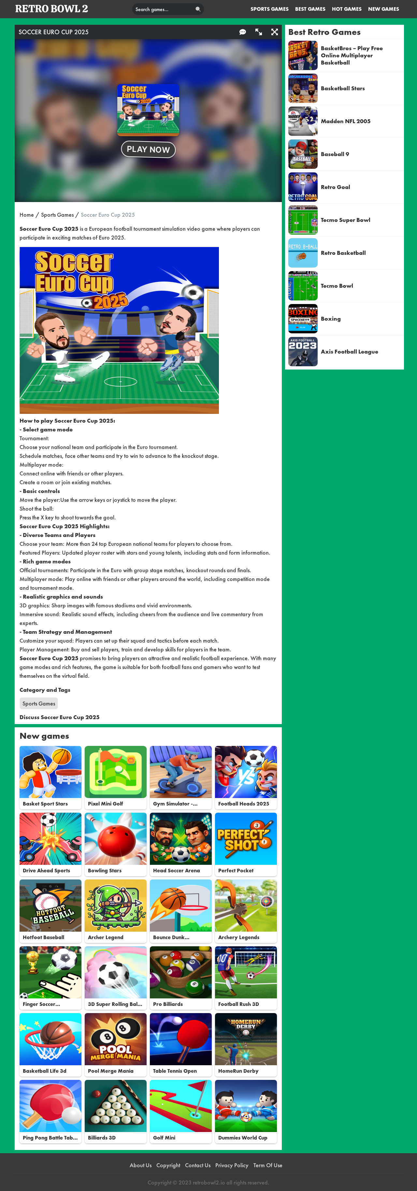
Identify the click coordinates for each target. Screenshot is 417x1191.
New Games (383, 9)
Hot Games (347, 9)
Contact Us (197, 1165)
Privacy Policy (232, 1165)
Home (27, 214)
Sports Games (270, 9)
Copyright (168, 1165)
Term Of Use (267, 1165)
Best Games (310, 9)
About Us (140, 1165)
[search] (198, 9)
